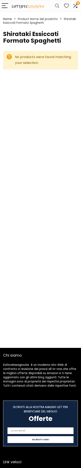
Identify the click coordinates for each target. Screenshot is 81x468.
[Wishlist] (66, 6)
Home (7, 19)
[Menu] (5, 5)
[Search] (57, 5)
